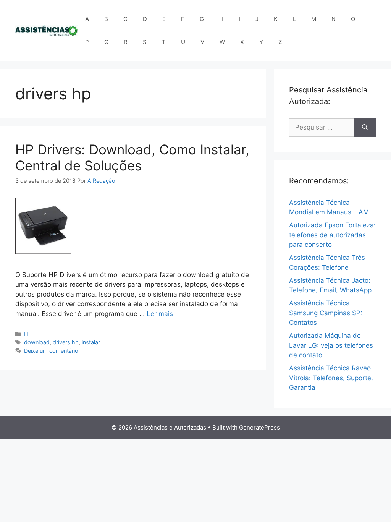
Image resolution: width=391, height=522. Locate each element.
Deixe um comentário (51, 350)
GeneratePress (259, 427)
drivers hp (66, 342)
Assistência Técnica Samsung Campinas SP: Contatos (325, 312)
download (37, 342)
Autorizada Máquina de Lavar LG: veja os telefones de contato (331, 345)
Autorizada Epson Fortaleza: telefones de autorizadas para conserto (332, 234)
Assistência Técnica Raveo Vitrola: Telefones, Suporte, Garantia (331, 377)
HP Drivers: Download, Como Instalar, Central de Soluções (132, 157)
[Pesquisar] (365, 127)
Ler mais (160, 314)
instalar (91, 342)
